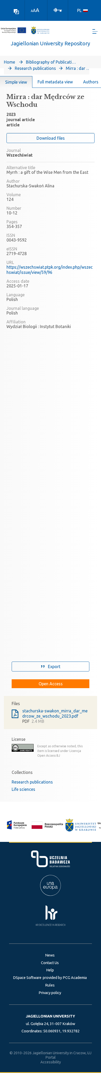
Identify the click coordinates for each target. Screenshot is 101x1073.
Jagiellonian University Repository (50, 43)
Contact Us (50, 963)
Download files (51, 138)
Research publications (35, 68)
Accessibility (50, 1062)
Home (9, 62)
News (50, 955)
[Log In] (58, 9)
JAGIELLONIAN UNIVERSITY (50, 1016)
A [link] (32, 11)
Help (50, 970)
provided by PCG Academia (65, 978)
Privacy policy (50, 993)
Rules (50, 985)
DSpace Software (27, 978)
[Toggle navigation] (95, 31)
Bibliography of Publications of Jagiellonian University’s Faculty (52, 62)
